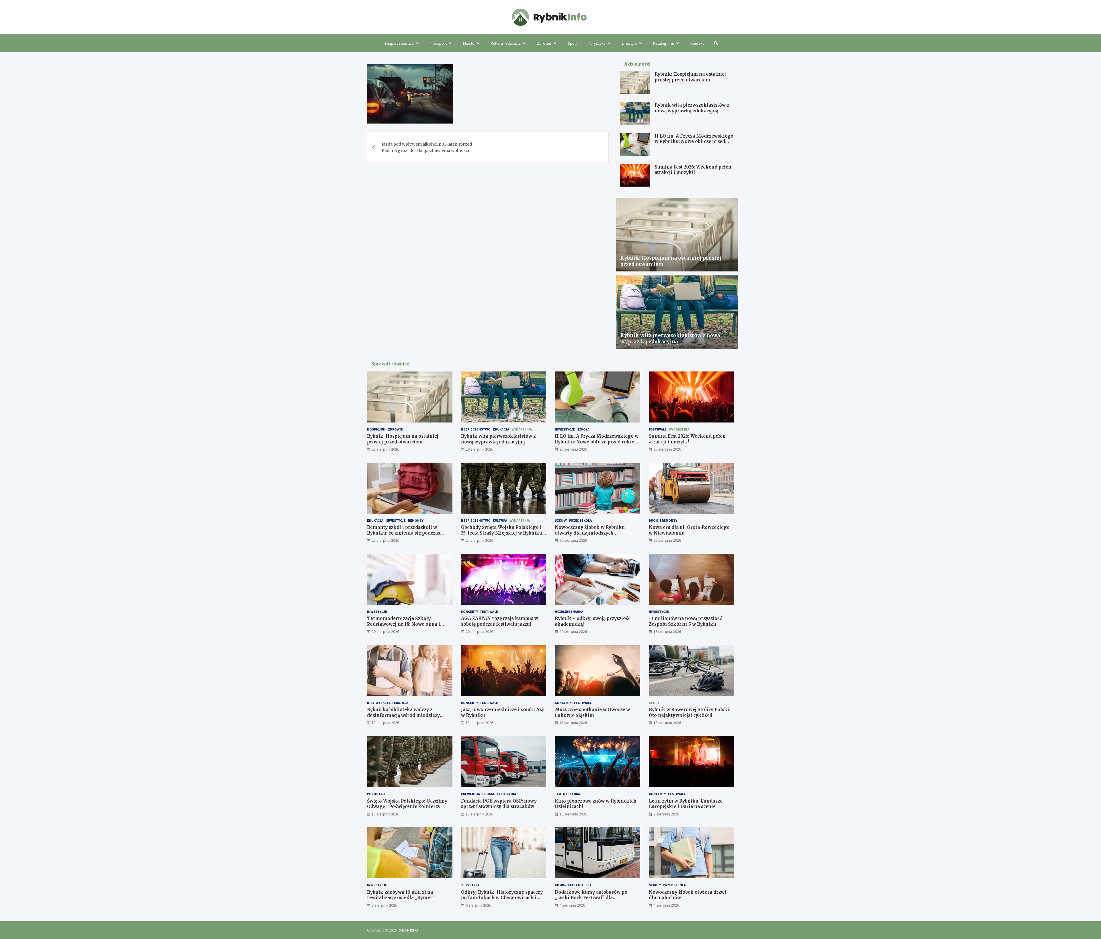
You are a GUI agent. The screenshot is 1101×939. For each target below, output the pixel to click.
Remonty (415, 520)
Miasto (469, 43)
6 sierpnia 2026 (478, 905)
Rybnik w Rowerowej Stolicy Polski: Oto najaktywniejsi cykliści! (689, 712)
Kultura (500, 520)
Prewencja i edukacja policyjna (488, 794)
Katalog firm (663, 43)
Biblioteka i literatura (387, 703)
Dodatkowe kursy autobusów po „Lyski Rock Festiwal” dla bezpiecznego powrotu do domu (591, 897)
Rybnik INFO (408, 930)
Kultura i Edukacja (506, 43)
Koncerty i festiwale (479, 611)
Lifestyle (629, 43)
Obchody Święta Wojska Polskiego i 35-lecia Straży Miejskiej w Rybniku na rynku (501, 533)
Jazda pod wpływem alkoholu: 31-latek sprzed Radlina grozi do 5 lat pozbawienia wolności (427, 147)
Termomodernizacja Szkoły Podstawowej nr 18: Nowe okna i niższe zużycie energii (403, 624)
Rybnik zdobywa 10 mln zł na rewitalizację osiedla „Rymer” (401, 895)
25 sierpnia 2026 (385, 540)
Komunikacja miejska (573, 885)
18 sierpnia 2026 (385, 722)
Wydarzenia (522, 429)
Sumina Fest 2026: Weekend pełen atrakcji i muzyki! (693, 169)
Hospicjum (376, 429)
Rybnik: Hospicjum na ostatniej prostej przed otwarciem (690, 77)
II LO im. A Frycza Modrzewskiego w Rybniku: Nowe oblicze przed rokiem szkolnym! (694, 141)
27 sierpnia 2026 (385, 449)
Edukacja (501, 429)
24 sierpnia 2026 (479, 540)
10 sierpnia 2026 (573, 814)
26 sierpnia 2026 (479, 449)
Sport (572, 43)
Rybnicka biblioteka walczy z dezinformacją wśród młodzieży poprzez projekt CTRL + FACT (403, 715)
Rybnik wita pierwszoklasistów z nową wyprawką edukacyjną (692, 108)
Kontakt (697, 43)
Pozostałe (376, 794)
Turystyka (597, 43)
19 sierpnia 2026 (667, 631)
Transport (438, 43)
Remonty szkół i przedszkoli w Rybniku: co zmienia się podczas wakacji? (403, 533)
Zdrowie (544, 43)
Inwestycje (565, 429)
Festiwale (658, 429)
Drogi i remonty (663, 520)
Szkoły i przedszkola (573, 520)
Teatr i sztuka (567, 794)
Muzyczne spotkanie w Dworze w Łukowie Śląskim (592, 712)
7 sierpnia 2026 (666, 814)
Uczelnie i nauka (569, 611)
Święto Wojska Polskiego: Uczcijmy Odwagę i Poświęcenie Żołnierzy (407, 803)
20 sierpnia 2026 (573, 540)
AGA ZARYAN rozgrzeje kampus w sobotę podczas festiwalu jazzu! (499, 621)
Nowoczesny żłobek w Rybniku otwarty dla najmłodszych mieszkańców (590, 533)
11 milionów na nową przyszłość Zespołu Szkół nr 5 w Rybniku (685, 621)
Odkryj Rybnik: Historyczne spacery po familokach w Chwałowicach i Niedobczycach (502, 897)
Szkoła (583, 429)
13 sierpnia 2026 (573, 722)
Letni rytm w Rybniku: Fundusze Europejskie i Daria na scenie (686, 803)
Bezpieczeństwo (399, 43)
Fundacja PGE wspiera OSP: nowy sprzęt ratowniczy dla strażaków (499, 803)
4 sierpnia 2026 (572, 905)
